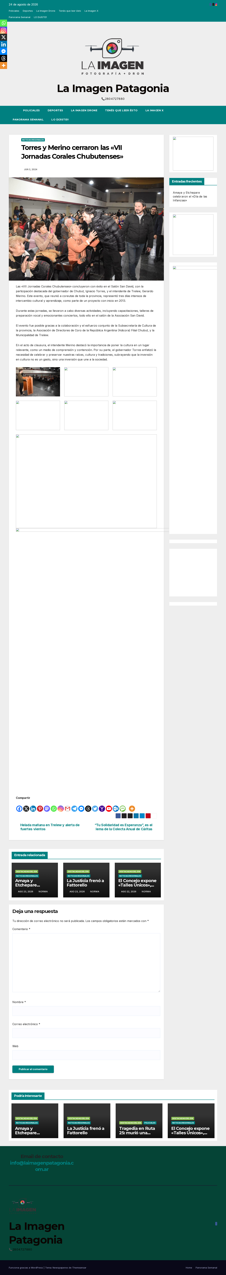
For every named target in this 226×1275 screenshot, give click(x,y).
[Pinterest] (40, 806)
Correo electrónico (26, 1024)
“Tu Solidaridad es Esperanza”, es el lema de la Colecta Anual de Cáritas (123, 827)
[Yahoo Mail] (102, 806)
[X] (26, 806)
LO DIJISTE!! (40, 17)
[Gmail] (67, 806)
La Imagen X (91, 10)
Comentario (21, 929)
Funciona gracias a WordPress (26, 1267)
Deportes (28, 10)
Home (189, 1267)
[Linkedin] (33, 806)
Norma (43, 891)
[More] (132, 806)
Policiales (14, 10)
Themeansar (79, 1267)
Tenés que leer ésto (70, 10)
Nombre (19, 1002)
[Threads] (88, 806)
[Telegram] (74, 806)
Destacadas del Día (26, 871)
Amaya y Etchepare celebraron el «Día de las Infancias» (190, 196)
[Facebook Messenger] (81, 806)
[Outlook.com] (116, 806)
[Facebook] (19, 806)
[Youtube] (109, 806)
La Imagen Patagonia (113, 88)
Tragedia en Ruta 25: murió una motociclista (137, 1133)
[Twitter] (95, 806)
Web (15, 1046)
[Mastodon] (47, 806)
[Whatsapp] (54, 806)
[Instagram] (61, 806)
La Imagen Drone (45, 10)
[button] (208, 115)
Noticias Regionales (33, 140)
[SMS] (123, 806)
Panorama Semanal (19, 17)
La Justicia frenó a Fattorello (85, 883)
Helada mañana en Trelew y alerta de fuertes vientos (50, 827)
